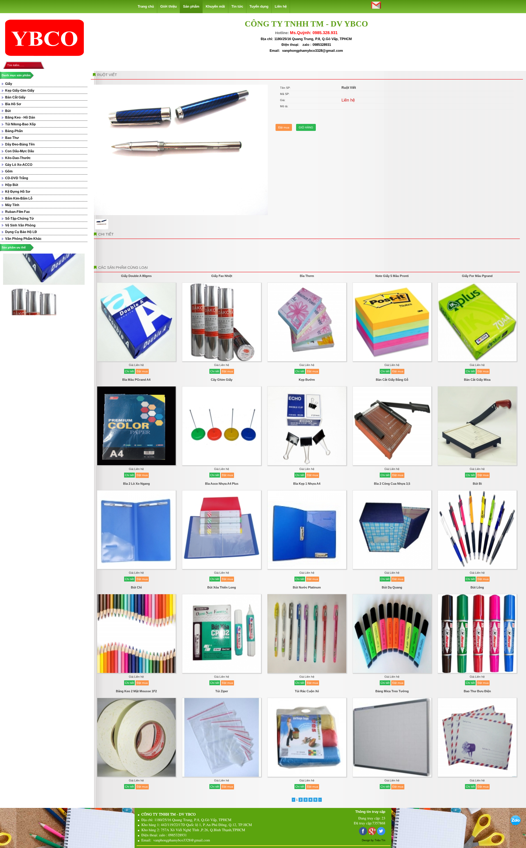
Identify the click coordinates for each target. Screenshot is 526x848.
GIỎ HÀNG (306, 127)
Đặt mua (283, 127)
